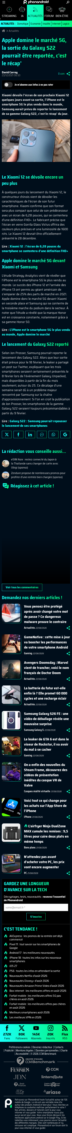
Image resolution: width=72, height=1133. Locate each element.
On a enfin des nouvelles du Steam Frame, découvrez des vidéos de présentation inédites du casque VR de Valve (45, 775)
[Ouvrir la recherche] (68, 2)
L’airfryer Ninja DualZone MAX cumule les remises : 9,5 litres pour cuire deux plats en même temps (46, 833)
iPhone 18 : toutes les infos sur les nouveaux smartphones (35, 959)
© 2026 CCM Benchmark (43, 1054)
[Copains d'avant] (52, 1084)
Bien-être (62, 16)
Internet (56, 24)
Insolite (46, 24)
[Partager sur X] (7, 434)
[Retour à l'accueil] (36, 2)
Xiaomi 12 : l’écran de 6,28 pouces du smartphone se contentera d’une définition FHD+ (35, 249)
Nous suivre (65, 434)
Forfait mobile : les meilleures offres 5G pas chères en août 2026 (35, 997)
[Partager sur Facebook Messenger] (42, 434)
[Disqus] (36, 538)
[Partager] (68, 73)
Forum (49, 16)
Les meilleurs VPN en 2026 (25, 1017)
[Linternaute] (52, 1077)
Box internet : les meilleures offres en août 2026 (37, 991)
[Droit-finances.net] (20, 1084)
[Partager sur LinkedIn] (30, 434)
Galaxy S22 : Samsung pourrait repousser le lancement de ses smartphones (34, 423)
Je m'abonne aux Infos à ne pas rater (34, 85)
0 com (61, 74)
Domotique (22, 24)
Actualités (35, 16)
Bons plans (29, 847)
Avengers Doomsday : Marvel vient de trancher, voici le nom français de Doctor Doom (46, 668)
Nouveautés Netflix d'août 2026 (28, 976)
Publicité (9, 1050)
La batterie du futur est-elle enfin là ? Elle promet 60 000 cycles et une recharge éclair (45, 693)
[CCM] (52, 1069)
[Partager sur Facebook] (18, 434)
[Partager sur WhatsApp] (53, 434)
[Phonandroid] (8, 1103)
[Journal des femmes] (20, 1069)
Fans (7, 1036)
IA (22, 16)
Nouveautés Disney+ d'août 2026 (29, 981)
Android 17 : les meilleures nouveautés (32, 953)
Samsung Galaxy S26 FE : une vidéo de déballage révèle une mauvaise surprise (46, 719)
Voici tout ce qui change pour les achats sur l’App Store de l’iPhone (45, 806)
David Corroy (10, 72)
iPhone (27, 817)
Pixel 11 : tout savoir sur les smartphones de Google (34, 945)
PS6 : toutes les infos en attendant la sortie (34, 971)
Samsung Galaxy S (34, 730)
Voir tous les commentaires (22, 587)
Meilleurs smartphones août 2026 (29, 1012)
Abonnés (36, 1036)
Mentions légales (24, 1050)
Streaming (9, 16)
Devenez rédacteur (42, 1047)
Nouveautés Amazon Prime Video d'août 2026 (36, 986)
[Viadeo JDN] (20, 1092)
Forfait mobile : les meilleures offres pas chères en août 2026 (37, 1005)
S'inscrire (36, 916)
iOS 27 (13, 966)
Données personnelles (47, 1050)
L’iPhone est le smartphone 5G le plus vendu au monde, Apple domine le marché (36, 332)
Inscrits (50, 1036)
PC (25, 873)
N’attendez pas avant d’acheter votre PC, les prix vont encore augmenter (44, 862)
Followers (22, 1036)
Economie (35, 24)
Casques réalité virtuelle (37, 791)
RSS (65, 1036)
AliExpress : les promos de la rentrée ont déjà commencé (35, 937)
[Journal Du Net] (20, 1077)
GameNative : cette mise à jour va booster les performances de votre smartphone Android (47, 642)
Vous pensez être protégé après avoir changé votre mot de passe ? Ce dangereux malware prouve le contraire (46, 614)
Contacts (58, 1047)
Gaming (28, 653)
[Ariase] (52, 1092)
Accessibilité (22, 1054)
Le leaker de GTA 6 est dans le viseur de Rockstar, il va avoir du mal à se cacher (46, 744)
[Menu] (3, 2)
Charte (64, 1050)
